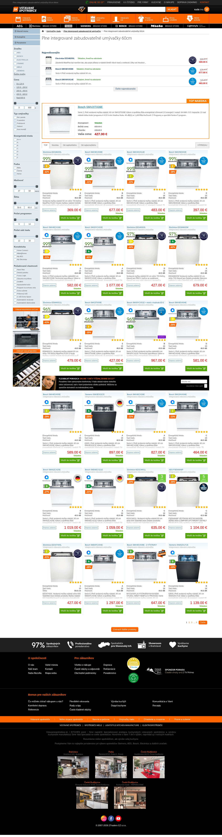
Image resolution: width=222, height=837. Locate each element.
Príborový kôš (22, 294)
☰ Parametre (20, 43)
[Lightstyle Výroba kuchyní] (196, 26)
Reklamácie (109, 669)
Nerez (19, 174)
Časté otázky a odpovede (87, 669)
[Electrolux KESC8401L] (145, 506)
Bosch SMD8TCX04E (94, 545)
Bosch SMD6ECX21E (94, 470)
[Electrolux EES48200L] (48, 63)
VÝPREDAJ (202, 145)
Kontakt (49, 669)
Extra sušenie (22, 291)
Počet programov (23, 213)
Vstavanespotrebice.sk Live (26, 309)
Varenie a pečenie (100, 719)
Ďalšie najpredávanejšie (126, 89)
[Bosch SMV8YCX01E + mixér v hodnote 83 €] (145, 339)
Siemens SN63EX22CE (95, 394)
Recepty (157, 705)
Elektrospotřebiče (152, 725)
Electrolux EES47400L (52, 545)
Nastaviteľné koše (23, 285)
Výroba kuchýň (118, 701)
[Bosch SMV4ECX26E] (62, 264)
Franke (20, 63)
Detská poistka (22, 272)
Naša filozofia (34, 673)
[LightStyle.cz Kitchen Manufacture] (26, 370)
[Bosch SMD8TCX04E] (103, 581)
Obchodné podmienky (85, 673)
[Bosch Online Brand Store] (129, 26)
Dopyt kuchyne (118, 705)
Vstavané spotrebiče (40, 719)
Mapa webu (51, 673)
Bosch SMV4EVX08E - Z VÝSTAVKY (142, 545)
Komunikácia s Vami (163, 701)
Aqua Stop (21, 269)
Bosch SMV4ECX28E (136, 394)
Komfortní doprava (37, 705)
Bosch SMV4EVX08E (64, 69)
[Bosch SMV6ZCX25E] (61, 506)
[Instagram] (104, 823)
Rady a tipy (75, 705)
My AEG (20, 256)
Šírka (16, 197)
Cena (16, 79)
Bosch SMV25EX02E (177, 152)
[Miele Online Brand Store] (165, 26)
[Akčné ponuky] (81, 9)
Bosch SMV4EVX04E (178, 303)
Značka (17, 48)
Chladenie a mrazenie (154, 719)
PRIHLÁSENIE (114, 2)
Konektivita (20, 247)
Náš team (33, 669)
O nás (31, 665)
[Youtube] (118, 823)
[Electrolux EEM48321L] (62, 339)
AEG (19, 52)
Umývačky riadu (54, 31)
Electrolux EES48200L (65, 58)
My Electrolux (22, 259)
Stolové (20, 126)
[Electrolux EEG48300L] (146, 264)
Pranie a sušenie (182, 719)
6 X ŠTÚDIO (129, 2)
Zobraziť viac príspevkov (26, 351)
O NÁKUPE (169, 2)
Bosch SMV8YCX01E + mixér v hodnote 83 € (145, 303)
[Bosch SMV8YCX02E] (103, 264)
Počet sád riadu (22, 230)
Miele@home (22, 253)
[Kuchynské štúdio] (149, 645)
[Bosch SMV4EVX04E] (187, 339)
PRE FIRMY (143, 2)
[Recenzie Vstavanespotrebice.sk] (133, 664)
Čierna (19, 171)
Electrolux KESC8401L (136, 470)
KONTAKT (204, 2)
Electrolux (22, 60)
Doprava (107, 665)
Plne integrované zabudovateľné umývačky (82, 31)
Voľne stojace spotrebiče (71, 719)
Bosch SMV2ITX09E (90, 106)
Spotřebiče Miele (93, 725)
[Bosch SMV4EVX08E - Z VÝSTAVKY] (145, 581)
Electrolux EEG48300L (136, 227)
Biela (19, 168)
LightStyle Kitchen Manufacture (122, 725)
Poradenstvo (109, 673)
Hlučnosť (19, 180)
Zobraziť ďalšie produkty (124, 629)
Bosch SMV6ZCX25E (52, 470)
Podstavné (21, 123)
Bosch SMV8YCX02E (94, 227)
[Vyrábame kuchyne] (179, 645)
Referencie (33, 709)
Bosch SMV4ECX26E (52, 227)
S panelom (21, 120)
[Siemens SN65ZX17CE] (187, 581)
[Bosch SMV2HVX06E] (188, 431)
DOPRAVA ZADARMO (187, 2)
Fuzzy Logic (21, 275)
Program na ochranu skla (26, 288)
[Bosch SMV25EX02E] (187, 188)
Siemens (20, 71)
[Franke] (68, 26)
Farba (17, 164)
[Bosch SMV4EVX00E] (62, 431)
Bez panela (21, 117)
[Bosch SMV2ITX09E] (59, 133)
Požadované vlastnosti (25, 266)
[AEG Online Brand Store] (19, 26)
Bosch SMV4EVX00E (52, 394)
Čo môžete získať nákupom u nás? (45, 701)
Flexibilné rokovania (79, 701)
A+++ (19, 139)
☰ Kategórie (20, 37)
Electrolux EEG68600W (178, 227)
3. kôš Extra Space (24, 297)
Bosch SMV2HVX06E (178, 394)
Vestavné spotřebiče (70, 725)
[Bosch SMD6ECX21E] (103, 506)
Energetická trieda (23, 136)
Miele (19, 67)
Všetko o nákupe (82, 665)
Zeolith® (20, 282)
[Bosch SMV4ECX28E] (146, 431)
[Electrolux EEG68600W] (188, 264)
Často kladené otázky (80, 709)
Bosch (20, 56)
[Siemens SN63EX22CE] (104, 431)
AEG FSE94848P (176, 470)
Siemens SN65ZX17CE (178, 545)
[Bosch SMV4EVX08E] (48, 74)
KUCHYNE (156, 2)
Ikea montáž (21, 129)
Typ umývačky (21, 113)
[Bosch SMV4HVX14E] (48, 85)
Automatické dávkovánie (26, 303)
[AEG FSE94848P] (188, 506)
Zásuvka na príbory (24, 279)
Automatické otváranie (25, 300)
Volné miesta (51, 665)
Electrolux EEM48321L (52, 303)
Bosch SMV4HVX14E (64, 80)
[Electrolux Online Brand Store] (43, 26)
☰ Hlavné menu (21, 31)
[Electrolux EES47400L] (62, 581)
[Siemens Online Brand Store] (94, 26)
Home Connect (22, 250)
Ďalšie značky (19, 74)
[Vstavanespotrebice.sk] (111, 823)
